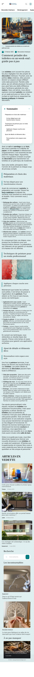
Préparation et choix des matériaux (15, 115)
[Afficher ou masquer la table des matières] (24, 109)
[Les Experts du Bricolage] (13, 4)
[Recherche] (26, 4)
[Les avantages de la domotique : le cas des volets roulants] (17, 530)
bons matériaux (8, 192)
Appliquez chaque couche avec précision (15, 130)
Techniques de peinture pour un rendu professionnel (16, 124)
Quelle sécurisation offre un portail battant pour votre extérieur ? (16, 514)
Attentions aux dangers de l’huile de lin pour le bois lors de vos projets (16, 652)
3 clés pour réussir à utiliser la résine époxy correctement (17, 486)
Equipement (5, 546)
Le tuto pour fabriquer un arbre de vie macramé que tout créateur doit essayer (16, 633)
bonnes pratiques (8, 98)
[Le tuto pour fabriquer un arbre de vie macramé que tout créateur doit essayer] (17, 614)
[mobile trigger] (3, 4)
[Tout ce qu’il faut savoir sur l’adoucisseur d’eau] (17, 579)
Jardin (3, 518)
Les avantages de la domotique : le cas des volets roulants (16, 542)
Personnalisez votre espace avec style (16, 139)
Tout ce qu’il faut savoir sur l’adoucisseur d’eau (12, 597)
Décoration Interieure (24, 52)
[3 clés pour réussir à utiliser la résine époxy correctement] (17, 473)
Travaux (4, 489)
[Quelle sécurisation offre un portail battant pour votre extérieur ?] (17, 502)
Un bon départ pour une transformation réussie (13, 119)
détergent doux (14, 209)
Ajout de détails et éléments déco (15, 134)
